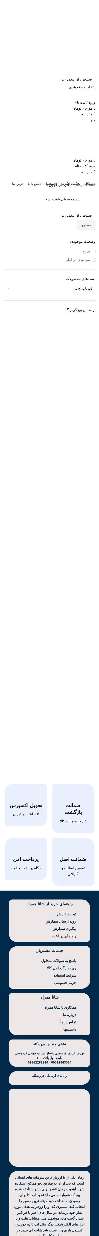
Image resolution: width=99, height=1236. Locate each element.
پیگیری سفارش (64, 929)
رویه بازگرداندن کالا (61, 968)
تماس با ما (68, 1022)
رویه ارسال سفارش (61, 921)
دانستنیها (69, 1029)
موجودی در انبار (78, 260)
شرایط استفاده (64, 975)
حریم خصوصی (65, 983)
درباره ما (69, 1015)
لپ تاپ (79, 185)
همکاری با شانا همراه (60, 1007)
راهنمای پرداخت (64, 936)
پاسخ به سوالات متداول (58, 961)
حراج (86, 251)
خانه (92, 185)
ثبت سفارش (66, 914)
